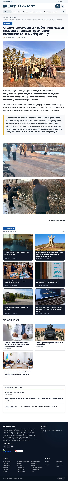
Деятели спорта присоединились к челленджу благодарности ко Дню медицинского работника (17, 344)
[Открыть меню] (63, 6)
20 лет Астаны (6, 461)
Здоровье (32, 11)
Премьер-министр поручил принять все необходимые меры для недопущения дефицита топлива (17, 373)
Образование (20, 467)
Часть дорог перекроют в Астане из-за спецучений (49, 343)
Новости (55, 11)
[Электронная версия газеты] (57, 6)
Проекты (5, 471)
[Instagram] (58, 1)
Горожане (25, 11)
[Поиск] (63, 11)
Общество (5, 469)
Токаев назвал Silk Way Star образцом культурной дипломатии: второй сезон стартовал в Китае (31, 407)
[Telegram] (61, 1)
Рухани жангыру (21, 471)
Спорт (32, 471)
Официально (20, 469)
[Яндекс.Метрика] (7, 451)
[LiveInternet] (13, 451)
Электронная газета (59, 465)
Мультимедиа (47, 11)
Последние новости (59, 462)
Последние (8, 11)
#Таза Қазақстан (7, 1)
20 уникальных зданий (23, 461)
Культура (19, 465)
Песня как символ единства (14, 392)
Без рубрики (13, 17)
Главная (5, 17)
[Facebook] (63, 1)
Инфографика (6, 465)
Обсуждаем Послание (37, 467)
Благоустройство (17, 11)
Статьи (47, 465)
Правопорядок (35, 469)
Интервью (39, 11)
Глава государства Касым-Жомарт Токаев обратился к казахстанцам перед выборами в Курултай (34, 399)
